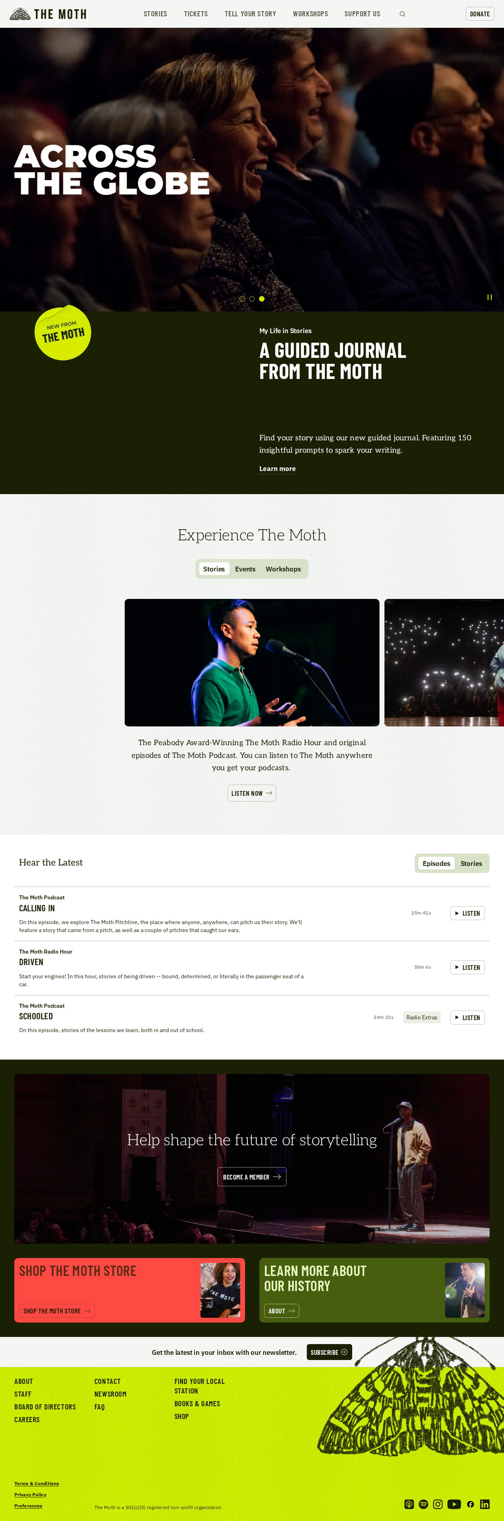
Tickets (196, 14)
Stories (155, 14)
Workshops (310, 14)
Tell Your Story (251, 14)
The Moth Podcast (42, 897)
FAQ (99, 1406)
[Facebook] (470, 1504)
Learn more (277, 468)
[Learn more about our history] (374, 1290)
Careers (27, 1419)
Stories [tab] (214, 568)
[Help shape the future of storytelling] (252, 1159)
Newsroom (110, 1393)
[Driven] (252, 968)
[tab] (242, 299)
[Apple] (409, 1504)
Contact (107, 1381)
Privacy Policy (30, 1494)
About (23, 1381)
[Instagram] (438, 1504)
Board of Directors (45, 1406)
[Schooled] (252, 1018)
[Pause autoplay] (489, 297)
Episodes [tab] (436, 863)
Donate (480, 14)
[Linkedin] (485, 1504)
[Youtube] (454, 1504)
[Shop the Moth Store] (129, 1290)
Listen (471, 913)
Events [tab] (245, 568)
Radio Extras (421, 1017)
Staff (23, 1393)
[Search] (402, 14)
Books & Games (197, 1403)
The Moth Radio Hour (46, 951)
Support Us (362, 14)
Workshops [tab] (283, 568)
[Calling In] (252, 914)
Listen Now (247, 793)
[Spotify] (423, 1504)
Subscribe (325, 1352)
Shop (182, 1416)
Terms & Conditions (36, 1483)
